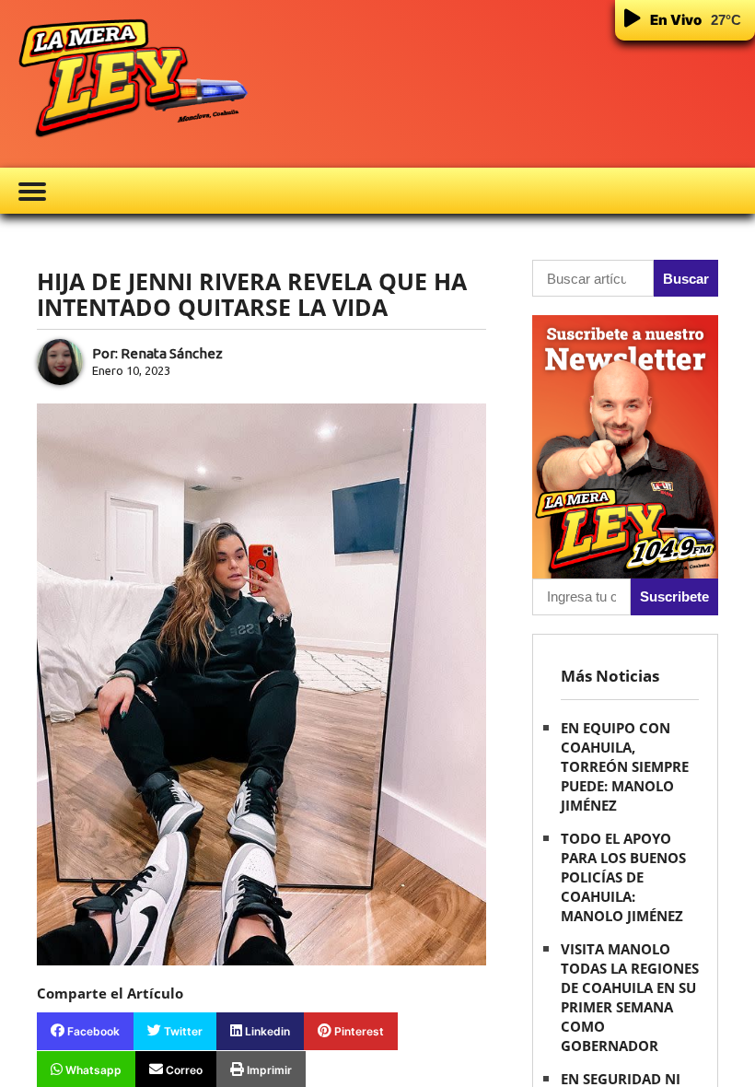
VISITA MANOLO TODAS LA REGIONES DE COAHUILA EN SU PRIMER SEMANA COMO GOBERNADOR (630, 997)
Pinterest (357, 1031)
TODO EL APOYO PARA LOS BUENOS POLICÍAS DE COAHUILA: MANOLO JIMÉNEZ (623, 877)
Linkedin (266, 1031)
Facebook (92, 1031)
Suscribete (674, 596)
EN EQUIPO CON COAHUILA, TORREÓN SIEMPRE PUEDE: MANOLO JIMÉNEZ (625, 766)
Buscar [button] (686, 278)
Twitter (182, 1031)
